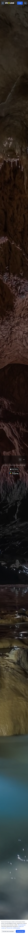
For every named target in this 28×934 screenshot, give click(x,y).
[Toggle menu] (2, 3)
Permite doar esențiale (8, 931)
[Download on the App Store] (14, 469)
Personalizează (21, 925)
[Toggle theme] (25, 3)
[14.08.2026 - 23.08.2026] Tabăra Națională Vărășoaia (14, 465)
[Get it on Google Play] (14, 473)
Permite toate (20, 931)
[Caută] (20, 459)
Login (19, 3)
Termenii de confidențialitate (13, 928)
